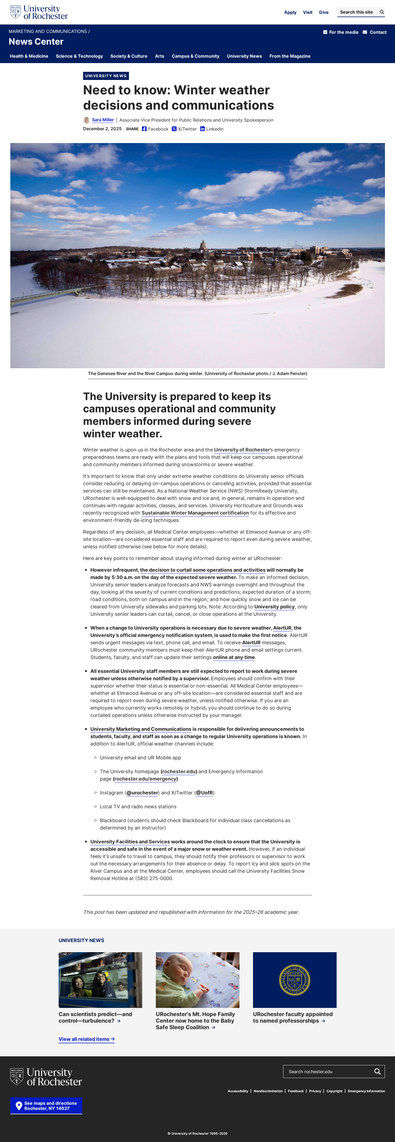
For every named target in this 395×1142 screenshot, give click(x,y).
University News (106, 75)
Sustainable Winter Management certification (195, 512)
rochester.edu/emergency (145, 778)
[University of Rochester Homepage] (39, 12)
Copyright (335, 1091)
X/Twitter (184, 129)
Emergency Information (366, 1091)
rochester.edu (178, 771)
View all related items (84, 1038)
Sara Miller (103, 120)
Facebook (155, 129)
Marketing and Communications (48, 31)
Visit (307, 12)
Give (324, 12)
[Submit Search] (377, 1071)
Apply (290, 12)
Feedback (296, 1091)
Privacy (315, 1091)
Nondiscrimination (268, 1091)
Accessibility (238, 1091)
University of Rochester (242, 449)
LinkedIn (211, 129)
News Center (36, 41)
